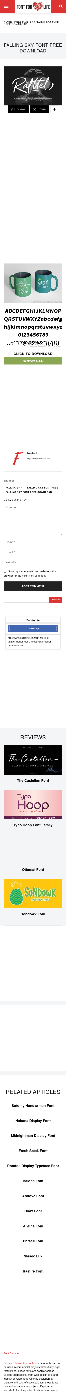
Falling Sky (14, 487)
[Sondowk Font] (33, 893)
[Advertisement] (33, 153)
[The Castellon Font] (33, 760)
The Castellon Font (33, 780)
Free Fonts (23, 21)
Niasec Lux (33, 1256)
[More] (54, 109)
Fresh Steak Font (33, 1150)
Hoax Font (33, 1210)
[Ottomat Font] (33, 849)
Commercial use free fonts (19, 1363)
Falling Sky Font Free (42, 487)
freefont (32, 453)
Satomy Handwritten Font (33, 1105)
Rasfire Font (33, 1271)
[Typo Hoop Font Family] (33, 804)
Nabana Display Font (33, 1120)
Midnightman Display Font (33, 1135)
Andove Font (33, 1195)
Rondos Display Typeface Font (33, 1165)
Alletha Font (33, 1226)
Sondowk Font (33, 914)
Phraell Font (33, 1240)
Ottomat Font (33, 869)
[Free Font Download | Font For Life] (33, 6)
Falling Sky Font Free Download (29, 492)
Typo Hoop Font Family (33, 824)
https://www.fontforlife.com (38, 458)
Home (8, 21)
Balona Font (33, 1180)
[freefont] (16, 459)
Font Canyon (11, 1353)
